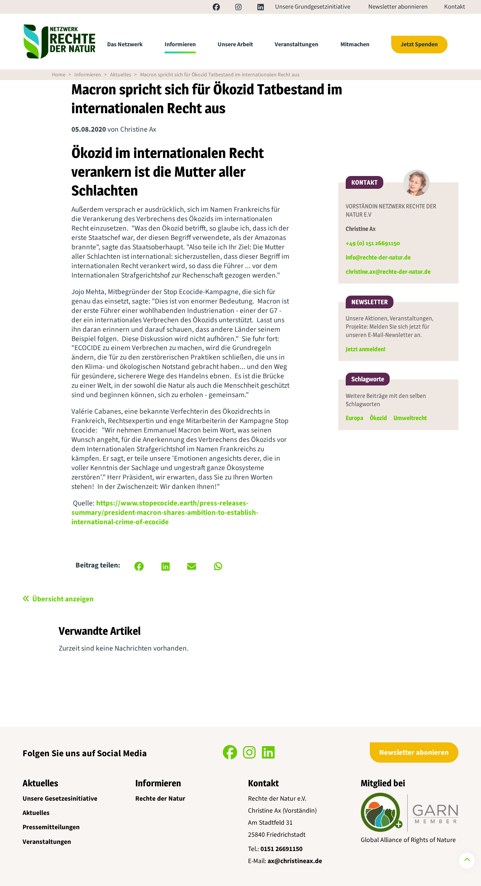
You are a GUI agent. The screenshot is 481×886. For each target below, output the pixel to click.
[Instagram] (231, 8)
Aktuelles (120, 75)
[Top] (466, 860)
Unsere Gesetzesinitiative (60, 798)
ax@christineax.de (295, 861)
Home (58, 75)
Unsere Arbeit (235, 44)
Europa (354, 418)
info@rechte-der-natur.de (378, 257)
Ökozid (378, 418)
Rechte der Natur (160, 798)
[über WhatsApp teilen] (218, 566)
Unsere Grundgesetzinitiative (312, 7)
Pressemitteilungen (51, 827)
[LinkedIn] (253, 8)
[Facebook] (209, 8)
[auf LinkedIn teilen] (165, 566)
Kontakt (454, 7)
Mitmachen (354, 44)
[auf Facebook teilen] (139, 566)
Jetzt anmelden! (366, 349)
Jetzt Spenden (419, 44)
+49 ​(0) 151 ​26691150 (373, 243)
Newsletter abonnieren (398, 7)
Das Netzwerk (125, 44)
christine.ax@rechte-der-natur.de (388, 271)
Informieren (180, 44)
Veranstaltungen (296, 44)
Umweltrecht (410, 418)
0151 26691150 (281, 849)
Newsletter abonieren (414, 752)
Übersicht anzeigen (63, 599)
